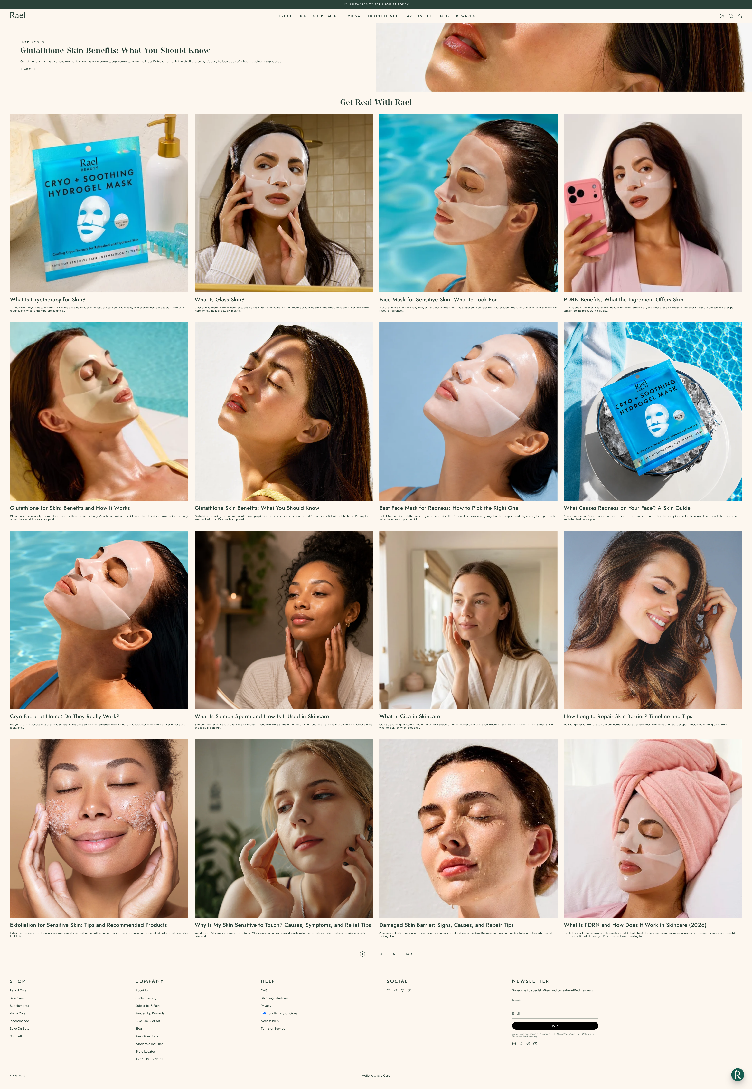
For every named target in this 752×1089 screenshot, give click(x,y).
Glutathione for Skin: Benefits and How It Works (70, 508)
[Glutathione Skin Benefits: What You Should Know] (284, 411)
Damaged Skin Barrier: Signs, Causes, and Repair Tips (446, 925)
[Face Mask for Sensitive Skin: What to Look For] (468, 203)
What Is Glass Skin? (220, 299)
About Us (142, 990)
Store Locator (145, 1051)
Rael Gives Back (146, 1036)
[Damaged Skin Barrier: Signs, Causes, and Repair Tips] (468, 828)
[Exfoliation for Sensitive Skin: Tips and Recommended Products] (99, 828)
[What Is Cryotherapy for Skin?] (99, 203)
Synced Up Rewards (149, 1013)
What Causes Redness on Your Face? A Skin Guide (627, 508)
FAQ (264, 990)
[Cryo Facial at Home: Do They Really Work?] (99, 620)
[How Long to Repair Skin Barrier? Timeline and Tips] (653, 620)
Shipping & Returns (274, 998)
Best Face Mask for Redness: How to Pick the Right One (449, 508)
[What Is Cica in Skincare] (468, 620)
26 (393, 954)
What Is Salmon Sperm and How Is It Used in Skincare (262, 716)
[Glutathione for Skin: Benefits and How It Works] (99, 411)
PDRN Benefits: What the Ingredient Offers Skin (623, 299)
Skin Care (17, 998)
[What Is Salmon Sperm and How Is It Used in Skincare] (284, 620)
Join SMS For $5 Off (150, 1059)
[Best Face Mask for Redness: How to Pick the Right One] (468, 411)
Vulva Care (17, 1013)
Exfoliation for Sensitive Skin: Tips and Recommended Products (88, 925)
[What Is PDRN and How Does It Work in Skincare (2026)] (653, 828)
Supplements (19, 1006)
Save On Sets (19, 1028)
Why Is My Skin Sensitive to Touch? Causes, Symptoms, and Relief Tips (283, 925)
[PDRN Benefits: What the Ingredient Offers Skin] (653, 203)
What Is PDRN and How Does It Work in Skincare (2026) (635, 925)
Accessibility (270, 1021)
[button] (284, 16)
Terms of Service (273, 1028)
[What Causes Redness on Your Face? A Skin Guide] (653, 411)
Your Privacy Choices (282, 1013)
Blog (138, 1028)
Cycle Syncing (145, 998)
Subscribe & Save (147, 1006)
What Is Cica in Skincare (409, 716)
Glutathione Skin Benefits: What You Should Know (115, 50)
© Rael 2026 (17, 1075)
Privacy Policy (581, 1034)
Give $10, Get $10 (148, 1021)
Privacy (266, 1006)
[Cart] (739, 16)
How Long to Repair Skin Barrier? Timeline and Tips (628, 716)
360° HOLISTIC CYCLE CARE (376, 4)
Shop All (16, 1036)
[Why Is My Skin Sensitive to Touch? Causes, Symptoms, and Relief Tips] (284, 828)
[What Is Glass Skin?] (284, 203)
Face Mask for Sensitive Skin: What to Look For (438, 299)
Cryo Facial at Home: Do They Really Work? (65, 716)
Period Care (18, 990)
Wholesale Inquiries (149, 1044)
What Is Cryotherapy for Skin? (48, 299)
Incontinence (19, 1021)
